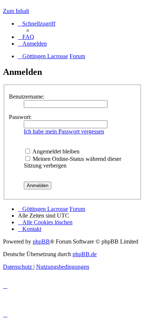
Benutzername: (26, 96)
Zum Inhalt (16, 11)
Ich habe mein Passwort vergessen (64, 131)
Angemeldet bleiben (55, 151)
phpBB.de (84, 254)
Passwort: (20, 117)
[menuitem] (26, 37)
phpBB (41, 241)
